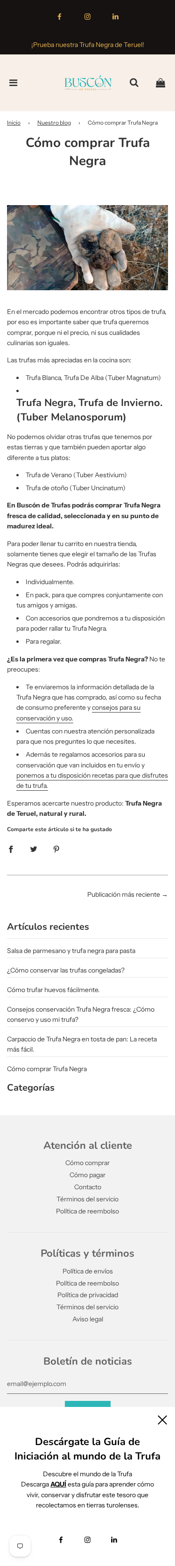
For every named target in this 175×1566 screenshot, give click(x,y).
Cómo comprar (87, 1163)
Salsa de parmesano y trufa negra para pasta (71, 950)
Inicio (14, 122)
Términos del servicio (87, 1199)
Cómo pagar (87, 1175)
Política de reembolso (87, 1211)
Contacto (87, 1187)
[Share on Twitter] (33, 848)
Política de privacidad (87, 1295)
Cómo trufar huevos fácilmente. (53, 990)
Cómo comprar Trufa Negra (47, 1069)
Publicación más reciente (123, 894)
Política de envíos (88, 1271)
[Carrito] (160, 83)
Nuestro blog (54, 122)
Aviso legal (87, 1319)
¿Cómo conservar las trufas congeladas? (66, 970)
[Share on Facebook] (10, 848)
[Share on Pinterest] (56, 848)
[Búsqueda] (133, 83)
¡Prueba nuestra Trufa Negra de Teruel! (87, 44)
